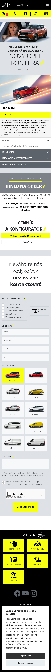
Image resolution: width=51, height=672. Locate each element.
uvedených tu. (39, 484)
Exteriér (7, 114)
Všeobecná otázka (13, 317)
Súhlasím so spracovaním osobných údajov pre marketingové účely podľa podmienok (25, 483)
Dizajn (8, 108)
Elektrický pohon (14, 164)
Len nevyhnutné (25, 663)
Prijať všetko (25, 656)
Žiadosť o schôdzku (14, 310)
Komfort (8, 152)
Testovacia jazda (12, 307)
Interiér (5, 140)
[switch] (3, 482)
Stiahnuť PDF (26, 242)
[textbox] (25, 331)
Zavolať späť (10, 314)
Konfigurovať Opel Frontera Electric (26, 236)
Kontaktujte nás (14, 203)
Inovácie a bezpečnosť (17, 158)
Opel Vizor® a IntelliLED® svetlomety (20, 146)
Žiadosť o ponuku (13, 304)
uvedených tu (38, 476)
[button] (25, 507)
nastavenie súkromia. (16, 648)
